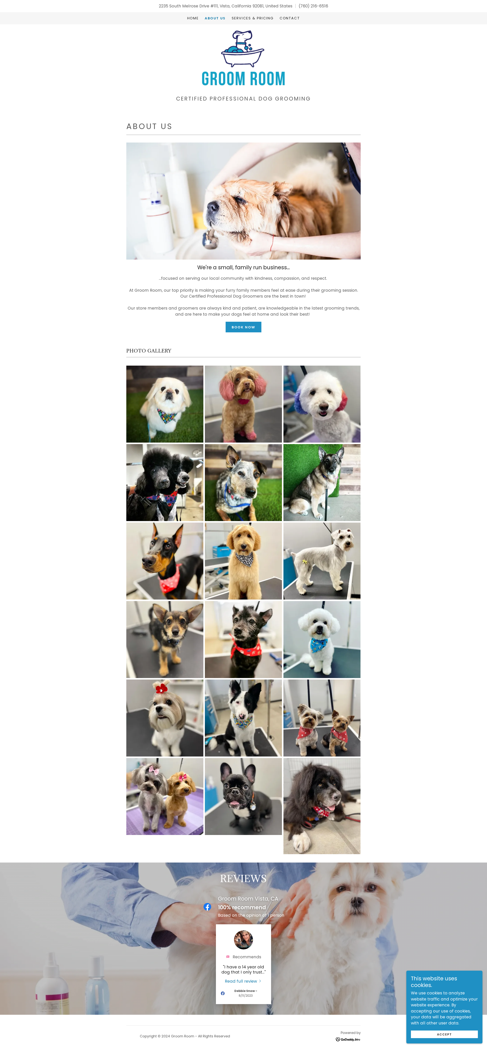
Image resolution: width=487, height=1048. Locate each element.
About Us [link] (215, 18)
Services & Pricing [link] (253, 18)
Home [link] (193, 18)
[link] (243, 57)
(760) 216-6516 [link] (313, 6)
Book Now (243, 327)
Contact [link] (290, 18)
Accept (444, 1034)
